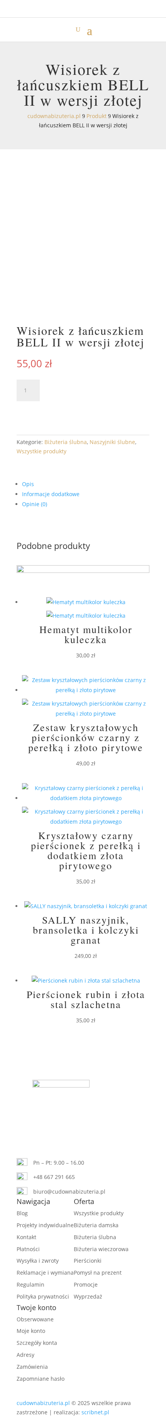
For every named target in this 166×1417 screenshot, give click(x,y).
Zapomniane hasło (40, 1378)
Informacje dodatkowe (51, 494)
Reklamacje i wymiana (45, 1272)
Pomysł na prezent (98, 1272)
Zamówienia (32, 1366)
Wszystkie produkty (41, 451)
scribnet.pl (95, 1412)
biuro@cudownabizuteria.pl (69, 1191)
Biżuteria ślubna (65, 442)
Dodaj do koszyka (68, 410)
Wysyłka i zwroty (38, 1260)
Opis (28, 484)
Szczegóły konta (37, 1342)
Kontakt (26, 1237)
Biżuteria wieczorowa (101, 1249)
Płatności (28, 1249)
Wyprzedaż (88, 1296)
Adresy (25, 1354)
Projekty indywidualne (45, 1225)
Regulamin (30, 1284)
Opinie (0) (34, 504)
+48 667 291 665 (54, 1177)
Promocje (86, 1284)
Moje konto (31, 1330)
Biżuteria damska (96, 1225)
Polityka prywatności (43, 1296)
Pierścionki (88, 1260)
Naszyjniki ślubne (112, 442)
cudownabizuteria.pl (43, 1403)
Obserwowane (35, 1319)
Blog (22, 1213)
